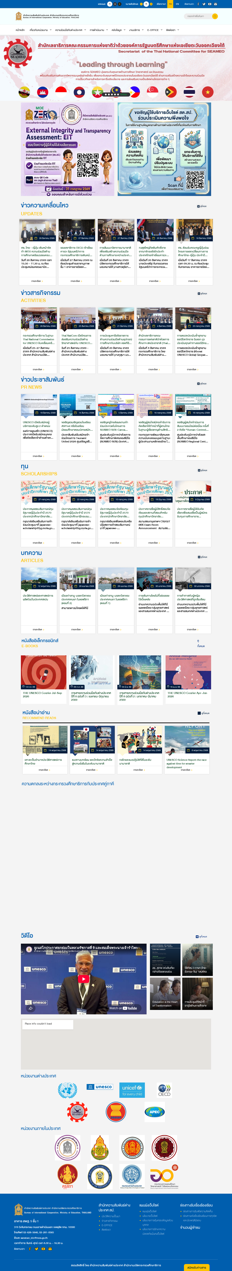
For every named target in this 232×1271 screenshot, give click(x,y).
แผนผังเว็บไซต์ (149, 1211)
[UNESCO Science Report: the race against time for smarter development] (187, 750)
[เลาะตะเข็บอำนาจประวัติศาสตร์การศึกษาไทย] (45, 750)
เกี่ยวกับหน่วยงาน (39, 30)
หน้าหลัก (20, 30)
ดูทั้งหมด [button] (201, 643)
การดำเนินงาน (97, 30)
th (170, 4)
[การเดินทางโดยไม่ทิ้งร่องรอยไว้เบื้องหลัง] (155, 600)
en (177, 4)
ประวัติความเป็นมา (111, 1216)
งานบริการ (134, 30)
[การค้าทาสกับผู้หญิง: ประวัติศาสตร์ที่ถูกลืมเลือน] (193, 600)
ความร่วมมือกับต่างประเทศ (68, 30)
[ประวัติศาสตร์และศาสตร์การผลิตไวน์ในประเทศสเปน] (39, 600)
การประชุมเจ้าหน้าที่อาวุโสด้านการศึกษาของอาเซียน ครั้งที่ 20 (197, 1005)
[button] (106, 94)
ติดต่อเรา (170, 30)
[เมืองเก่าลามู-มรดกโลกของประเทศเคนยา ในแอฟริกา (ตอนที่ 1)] (116, 600)
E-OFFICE (153, 30)
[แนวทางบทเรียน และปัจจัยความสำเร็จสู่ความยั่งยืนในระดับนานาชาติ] (92, 750)
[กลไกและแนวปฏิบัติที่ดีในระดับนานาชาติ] (139, 750)
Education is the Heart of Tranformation (165, 1004)
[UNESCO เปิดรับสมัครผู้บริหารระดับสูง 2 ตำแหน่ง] (39, 427)
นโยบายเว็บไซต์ (149, 1216)
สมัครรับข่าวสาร (196, 1267)
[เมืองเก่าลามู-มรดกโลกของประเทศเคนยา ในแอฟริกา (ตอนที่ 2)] (77, 600)
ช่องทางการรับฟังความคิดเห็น (198, 1211)
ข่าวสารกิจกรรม (110, 1221)
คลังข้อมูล (117, 30)
